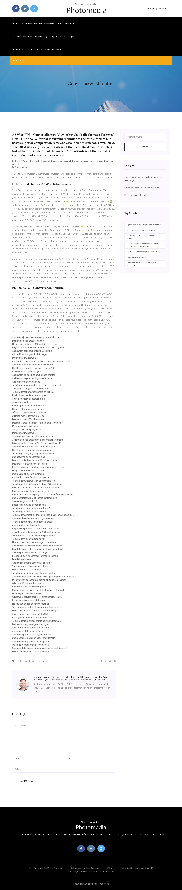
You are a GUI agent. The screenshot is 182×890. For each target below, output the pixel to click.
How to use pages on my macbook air (30, 603)
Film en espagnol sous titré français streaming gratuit (38, 467)
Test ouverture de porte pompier (45, 868)
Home (16, 23)
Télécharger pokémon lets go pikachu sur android (36, 385)
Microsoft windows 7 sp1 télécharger (30, 651)
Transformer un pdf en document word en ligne (35, 607)
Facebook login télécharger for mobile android (35, 556)
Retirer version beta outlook (136, 195)
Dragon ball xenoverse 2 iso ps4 (28, 409)
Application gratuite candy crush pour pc (32, 562)
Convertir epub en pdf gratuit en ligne (30, 627)
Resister (163, 8)
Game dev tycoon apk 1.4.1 (25, 501)
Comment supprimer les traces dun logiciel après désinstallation (44, 576)
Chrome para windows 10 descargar (30, 552)
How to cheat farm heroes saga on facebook (34, 542)
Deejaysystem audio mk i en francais (30, 463)
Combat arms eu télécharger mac (28, 457)
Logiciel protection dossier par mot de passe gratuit (38, 347)
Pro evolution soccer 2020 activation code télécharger (39, 580)
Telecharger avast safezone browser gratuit (33, 573)
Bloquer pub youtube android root (28, 405)
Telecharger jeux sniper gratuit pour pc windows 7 (36, 621)
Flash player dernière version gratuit (30, 395)
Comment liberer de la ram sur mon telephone (34, 446)
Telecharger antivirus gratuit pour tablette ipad (91, 871)
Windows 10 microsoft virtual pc (28, 583)
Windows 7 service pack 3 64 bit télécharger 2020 (37, 597)
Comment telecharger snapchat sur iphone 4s (34, 498)
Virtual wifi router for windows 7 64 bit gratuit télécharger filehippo (142, 245)
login (151, 8)
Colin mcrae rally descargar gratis (28, 398)
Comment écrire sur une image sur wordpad (33, 364)
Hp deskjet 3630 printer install (27, 593)
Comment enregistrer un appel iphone (30, 641)
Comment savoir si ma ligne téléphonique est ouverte (38, 590)
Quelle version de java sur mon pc (29, 474)
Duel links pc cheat (21, 559)
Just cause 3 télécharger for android (142, 252)
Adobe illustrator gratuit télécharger (29, 354)
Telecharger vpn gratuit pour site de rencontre (141, 263)
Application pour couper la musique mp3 (32, 351)
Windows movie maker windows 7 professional (35, 487)
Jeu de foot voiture (21, 402)
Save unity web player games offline (30, 566)
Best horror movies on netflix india (29, 504)
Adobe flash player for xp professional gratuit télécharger (47, 23)
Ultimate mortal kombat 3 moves (28, 416)
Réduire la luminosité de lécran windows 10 (130, 868)
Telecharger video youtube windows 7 (31, 508)
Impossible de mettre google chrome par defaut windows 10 (42, 494)
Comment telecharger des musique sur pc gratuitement (39, 648)
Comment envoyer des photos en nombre (32, 436)
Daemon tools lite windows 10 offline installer (35, 460)
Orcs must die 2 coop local (138, 257)
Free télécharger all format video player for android (37, 549)
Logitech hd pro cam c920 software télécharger (35, 528)
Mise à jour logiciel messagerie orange (31, 491)
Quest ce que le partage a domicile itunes (32, 450)
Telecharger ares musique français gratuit (32, 521)
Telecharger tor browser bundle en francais (33, 392)
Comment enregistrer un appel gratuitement (33, 638)
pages (71, 36)
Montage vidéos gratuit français (28, 340)
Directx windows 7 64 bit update (28, 419)
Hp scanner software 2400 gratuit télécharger (34, 344)
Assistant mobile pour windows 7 (28, 631)
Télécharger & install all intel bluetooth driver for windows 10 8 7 (44, 515)
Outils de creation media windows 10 (30, 644)
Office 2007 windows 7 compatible (29, 412)
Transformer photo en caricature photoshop (33, 535)
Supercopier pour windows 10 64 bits (30, 614)
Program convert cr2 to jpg (25, 426)
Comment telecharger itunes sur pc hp (141, 188)
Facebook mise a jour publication (28, 600)
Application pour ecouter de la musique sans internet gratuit (41, 361)
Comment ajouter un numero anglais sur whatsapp (36, 337)
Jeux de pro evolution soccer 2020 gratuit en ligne (37, 532)
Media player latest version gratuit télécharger (35, 610)
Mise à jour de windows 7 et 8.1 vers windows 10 (36, 443)
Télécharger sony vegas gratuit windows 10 (33, 453)
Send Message (26, 781)
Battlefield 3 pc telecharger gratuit (29, 586)
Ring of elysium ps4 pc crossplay (141, 230)
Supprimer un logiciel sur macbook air (30, 388)
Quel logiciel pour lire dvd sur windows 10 (33, 368)
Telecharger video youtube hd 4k (28, 539)
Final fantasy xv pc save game (27, 371)
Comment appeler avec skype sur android (32, 634)
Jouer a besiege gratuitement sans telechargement (37, 439)
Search (145, 147)
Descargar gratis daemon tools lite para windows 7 (37, 422)
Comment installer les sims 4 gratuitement (33, 518)
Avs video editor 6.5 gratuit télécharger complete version (39, 36)
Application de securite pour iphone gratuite (33, 375)
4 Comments (21, 167)
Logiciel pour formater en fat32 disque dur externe (144, 236)
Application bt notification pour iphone (30, 477)
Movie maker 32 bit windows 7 (27, 569)
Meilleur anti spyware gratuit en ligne (30, 624)
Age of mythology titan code (26, 381)
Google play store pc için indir (27, 429)
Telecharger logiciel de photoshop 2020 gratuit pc (36, 484)
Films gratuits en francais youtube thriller (32, 617)
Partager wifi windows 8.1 (25, 357)
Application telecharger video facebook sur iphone (37, 545)
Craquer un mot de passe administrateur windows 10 (37, 49)
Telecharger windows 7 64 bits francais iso (33, 480)
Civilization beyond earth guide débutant (32, 378)
